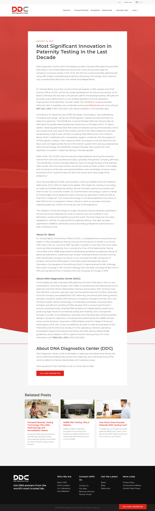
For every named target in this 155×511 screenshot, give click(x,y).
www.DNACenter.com (94, 105)
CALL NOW (50, 373)
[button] (62, 482)
